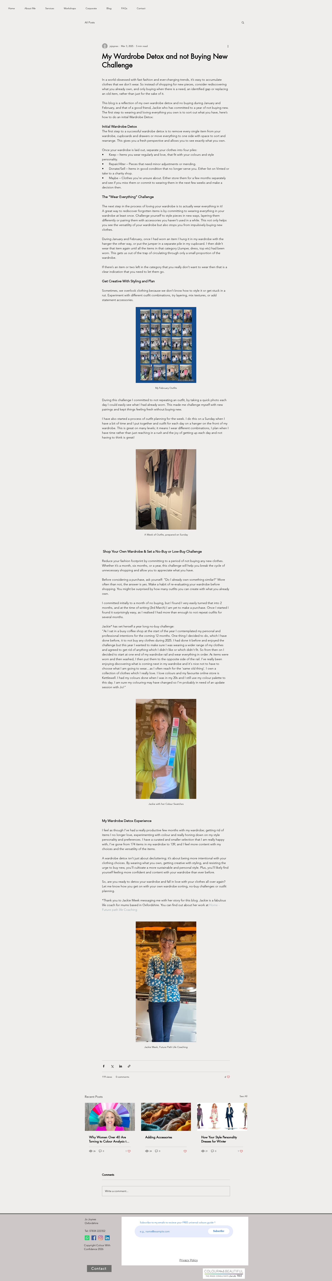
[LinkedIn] (107, 1237)
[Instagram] (100, 1237)
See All (243, 1096)
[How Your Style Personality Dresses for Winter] (222, 1117)
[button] (243, 22)
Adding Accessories (158, 1137)
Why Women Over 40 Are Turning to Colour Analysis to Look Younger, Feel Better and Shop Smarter (108, 1139)
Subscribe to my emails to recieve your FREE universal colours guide (177, 1222)
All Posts (90, 22)
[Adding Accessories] (166, 1117)
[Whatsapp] (87, 1237)
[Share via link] (129, 1066)
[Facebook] (93, 1237)
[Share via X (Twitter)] (112, 1066)
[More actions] (228, 46)
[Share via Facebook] (103, 1066)
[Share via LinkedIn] (120, 1066)
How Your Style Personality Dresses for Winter (219, 1139)
